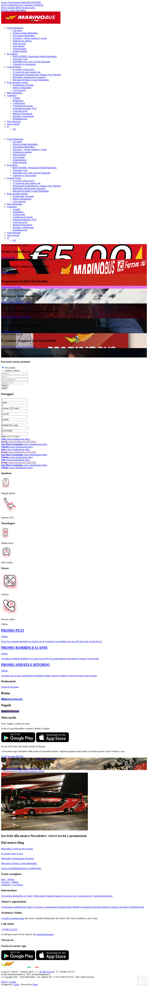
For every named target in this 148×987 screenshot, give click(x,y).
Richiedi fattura (65, 907)
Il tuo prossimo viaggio (17, 82)
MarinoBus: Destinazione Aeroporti (29, 77)
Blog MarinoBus (14, 93)
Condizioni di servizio (23, 106)
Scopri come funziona (11, 287)
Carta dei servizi (20, 111)
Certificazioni (19, 103)
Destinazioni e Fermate (23, 85)
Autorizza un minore (119, 907)
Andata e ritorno (12, 370)
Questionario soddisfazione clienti (16, 907)
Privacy (4, 982)
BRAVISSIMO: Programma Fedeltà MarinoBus (35, 56)
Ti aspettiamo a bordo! (11, 332)
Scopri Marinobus (15, 28)
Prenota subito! (8, 257)
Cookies (12, 982)
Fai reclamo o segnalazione (45, 907)
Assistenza (12, 95)
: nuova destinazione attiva (15, 439)
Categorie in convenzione (24, 64)
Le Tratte (28, 896)
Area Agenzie (13, 124)
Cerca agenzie (19, 90)
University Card (20, 59)
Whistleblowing (20, 119)
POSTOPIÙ (6, 431)
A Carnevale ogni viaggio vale (26, 72)
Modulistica (18, 100)
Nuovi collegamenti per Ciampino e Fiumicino (22, 5)
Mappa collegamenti (22, 87)
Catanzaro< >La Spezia (12, 884)
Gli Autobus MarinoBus (24, 35)
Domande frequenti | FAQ (25, 108)
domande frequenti (44, 934)
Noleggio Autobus (53, 896)
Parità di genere (20, 51)
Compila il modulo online (12, 918)
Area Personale (14, 121)
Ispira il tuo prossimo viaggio (31, 771)
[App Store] (52, 741)
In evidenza (12, 54)
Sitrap (35, 984)
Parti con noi (7, 272)
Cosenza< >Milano (10, 882)
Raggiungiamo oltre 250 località (15, 317)
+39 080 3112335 (9, 929)
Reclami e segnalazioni (23, 116)
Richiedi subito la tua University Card (18, 347)
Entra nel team (19, 43)
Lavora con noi (70, 896)
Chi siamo (17, 30)
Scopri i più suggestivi (46, 759)
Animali (5, 419)
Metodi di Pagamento (22, 113)
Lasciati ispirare (14, 67)
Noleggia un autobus (22, 41)
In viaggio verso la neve (24, 69)
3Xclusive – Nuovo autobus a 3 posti (30, 38)
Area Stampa (19, 46)
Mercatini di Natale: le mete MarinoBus (31, 80)
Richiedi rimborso (102, 907)
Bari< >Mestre (7, 879)
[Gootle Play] (18, 741)
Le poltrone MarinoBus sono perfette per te (20, 768)
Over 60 (5, 414)
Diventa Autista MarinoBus (13, 10)
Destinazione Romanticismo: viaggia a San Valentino (37, 74)
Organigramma (19, 48)
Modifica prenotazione (82, 907)
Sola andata (10, 367)
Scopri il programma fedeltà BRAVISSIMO (21, 2)
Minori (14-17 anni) (10, 436)
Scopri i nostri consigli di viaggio (16, 302)
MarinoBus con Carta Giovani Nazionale (31, 61)
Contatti (16, 98)
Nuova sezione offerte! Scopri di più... (18, 7)
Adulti (4, 402)
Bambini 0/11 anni (9, 425)
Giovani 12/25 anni (10, 408)
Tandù (16, 984)
